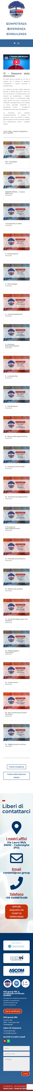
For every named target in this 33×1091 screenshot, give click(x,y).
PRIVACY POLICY (8, 1088)
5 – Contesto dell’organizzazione (12, 345)
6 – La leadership (11, 376)
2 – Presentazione (11, 254)
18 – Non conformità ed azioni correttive (16, 713)
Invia (25, 1074)
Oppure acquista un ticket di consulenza (17, 912)
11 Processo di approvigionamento (12, 527)
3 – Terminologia (11, 284)
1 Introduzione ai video (13, 223)
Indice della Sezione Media (16, 776)
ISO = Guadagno (11, 162)
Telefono (16, 894)
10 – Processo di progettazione (16, 497)
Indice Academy (16, 767)
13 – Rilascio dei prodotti (14, 589)
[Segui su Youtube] (4, 1040)
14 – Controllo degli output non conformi (16, 619)
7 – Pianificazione (11, 406)
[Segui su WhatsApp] (8, 1040)
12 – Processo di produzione (15, 559)
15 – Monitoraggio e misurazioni (12, 651)
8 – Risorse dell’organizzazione (16, 436)
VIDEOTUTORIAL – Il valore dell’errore (15, 192)
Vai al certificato (12, 1011)
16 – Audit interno (11, 682)
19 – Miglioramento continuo (15, 744)
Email (16, 869)
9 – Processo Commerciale (15, 466)
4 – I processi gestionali (13, 314)
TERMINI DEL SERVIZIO (21, 1088)
